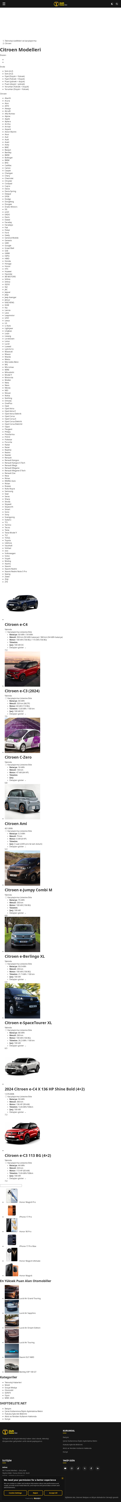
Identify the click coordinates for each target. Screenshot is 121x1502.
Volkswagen (10, 553)
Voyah (7, 558)
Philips (8, 431)
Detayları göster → (17, 647)
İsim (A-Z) (9, 71)
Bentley (8, 152)
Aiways (8, 108)
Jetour (7, 300)
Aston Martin (10, 131)
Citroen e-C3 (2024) (22, 690)
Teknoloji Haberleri (13, 1382)
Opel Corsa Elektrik (13, 421)
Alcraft (8, 111)
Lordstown (9, 338)
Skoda (7, 501)
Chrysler (8, 181)
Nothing (8, 398)
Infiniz (7, 281)
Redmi (7, 452)
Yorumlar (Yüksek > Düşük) (17, 86)
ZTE (6, 581)
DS (6, 209)
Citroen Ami (16, 823)
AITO (7, 106)
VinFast (8, 548)
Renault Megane (12, 468)
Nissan (8, 393)
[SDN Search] (117, 4)
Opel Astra (9, 408)
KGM (7, 305)
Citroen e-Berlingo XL (25, 956)
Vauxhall (8, 545)
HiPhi (7, 256)
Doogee (8, 204)
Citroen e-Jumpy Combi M (28, 889)
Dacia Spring (10, 191)
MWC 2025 (9, 1398)
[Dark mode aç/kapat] (112, 4)
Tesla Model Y (11, 532)
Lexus (7, 320)
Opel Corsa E (10, 419)
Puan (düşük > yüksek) (15, 84)
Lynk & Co (9, 349)
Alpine (7, 116)
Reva (7, 475)
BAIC (7, 147)
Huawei (8, 271)
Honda (8, 261)
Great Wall (9, 248)
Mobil (7, 1385)
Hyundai (8, 274)
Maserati (9, 351)
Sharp (7, 499)
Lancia (7, 310)
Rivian (7, 483)
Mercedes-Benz (12, 362)
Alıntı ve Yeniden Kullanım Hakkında (21, 1416)
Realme (8, 450)
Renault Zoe (10, 473)
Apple (7, 119)
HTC (6, 269)
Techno (8, 525)
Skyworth (9, 506)
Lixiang (8, 336)
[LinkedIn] (97, 1468)
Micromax (9, 367)
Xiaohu (8, 563)
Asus (7, 134)
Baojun (8, 150)
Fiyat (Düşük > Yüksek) (15, 76)
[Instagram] (71, 1468)
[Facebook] (91, 1468)
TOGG (7, 538)
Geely (7, 235)
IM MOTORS (10, 276)
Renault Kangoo (12, 460)
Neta (7, 382)
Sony (7, 514)
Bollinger (9, 157)
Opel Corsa (10, 416)
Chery (7, 175)
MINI (7, 369)
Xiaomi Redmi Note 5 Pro (16, 571)
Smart (7, 509)
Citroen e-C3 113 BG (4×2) (28, 1155)
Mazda (8, 356)
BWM (7, 160)
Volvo (7, 556)
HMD (7, 258)
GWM (7, 253)
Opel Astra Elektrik (13, 413)
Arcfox (8, 124)
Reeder (8, 455)
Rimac (7, 478)
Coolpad (8, 183)
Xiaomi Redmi (11, 569)
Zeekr (7, 576)
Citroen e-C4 (16, 624)
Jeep (7, 294)
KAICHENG (9, 302)
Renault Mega (11, 465)
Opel (7, 406)
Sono (7, 512)
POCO (7, 437)
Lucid (7, 344)
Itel (6, 287)
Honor (8, 266)
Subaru (8, 519)
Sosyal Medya (11, 1387)
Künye (7, 1419)
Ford (7, 232)
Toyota (8, 540)
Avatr (7, 142)
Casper (8, 170)
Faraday (8, 222)
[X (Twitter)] (84, 1468)
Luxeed (8, 346)
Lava (7, 313)
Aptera (8, 121)
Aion (7, 103)
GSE (6, 250)
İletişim (8, 1408)
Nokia (7, 395)
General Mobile (11, 238)
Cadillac (8, 165)
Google (8, 245)
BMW (7, 155)
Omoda (8, 400)
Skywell (8, 504)
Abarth (8, 98)
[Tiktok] (78, 1468)
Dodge (8, 199)
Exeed (7, 219)
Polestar (8, 439)
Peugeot (8, 429)
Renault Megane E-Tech (15, 470)
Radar (7, 444)
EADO (7, 214)
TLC (6, 535)
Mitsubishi (9, 372)
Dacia (7, 188)
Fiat (6, 227)
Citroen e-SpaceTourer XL (28, 1022)
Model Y (8, 375)
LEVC (7, 318)
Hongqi (8, 263)
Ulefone (8, 543)
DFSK (7, 196)
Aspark (8, 129)
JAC (6, 289)
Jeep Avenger (10, 297)
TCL (6, 522)
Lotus (7, 341)
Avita (7, 144)
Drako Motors (11, 206)
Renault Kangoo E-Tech (15, 463)
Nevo (7, 385)
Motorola (9, 377)
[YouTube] (65, 1468)
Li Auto (8, 325)
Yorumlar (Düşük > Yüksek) (17, 89)
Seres (7, 496)
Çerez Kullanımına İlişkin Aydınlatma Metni (24, 1411)
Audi (7, 139)
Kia (6, 307)
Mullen (8, 380)
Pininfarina (10, 434)
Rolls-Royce (10, 488)
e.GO (7, 212)
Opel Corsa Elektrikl (13, 424)
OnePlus (8, 403)
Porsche (8, 442)
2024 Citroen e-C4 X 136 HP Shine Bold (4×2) (45, 1088)
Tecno (7, 527)
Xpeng (7, 574)
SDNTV (8, 1392)
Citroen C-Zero (18, 757)
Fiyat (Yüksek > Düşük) (15, 79)
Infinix (7, 279)
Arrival (8, 126)
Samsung (9, 491)
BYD (6, 163)
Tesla (7, 530)
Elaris (7, 217)
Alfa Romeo (10, 113)
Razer (7, 447)
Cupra (7, 186)
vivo (6, 550)
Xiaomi (8, 566)
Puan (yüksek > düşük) (15, 81)
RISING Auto (10, 481)
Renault (8, 457)
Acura (7, 100)
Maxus (8, 354)
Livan (7, 333)
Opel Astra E (10, 411)
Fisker (7, 230)
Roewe (8, 486)
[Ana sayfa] (60, 4)
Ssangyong (10, 517)
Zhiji (6, 579)
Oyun (7, 1395)
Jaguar (8, 292)
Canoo (8, 168)
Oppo (7, 426)
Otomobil (9, 1390)
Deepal (8, 194)
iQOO (7, 284)
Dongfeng (9, 201)
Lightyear (9, 328)
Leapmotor (10, 315)
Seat (7, 494)
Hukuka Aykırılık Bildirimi (16, 1414)
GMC (7, 243)
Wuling (8, 561)
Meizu (7, 359)
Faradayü (9, 225)
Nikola (7, 388)
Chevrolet (9, 178)
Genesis (8, 240)
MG (6, 364)
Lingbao (8, 331)
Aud (6, 137)
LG (6, 323)
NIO (6, 390)
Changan (9, 173)
